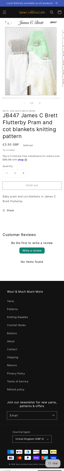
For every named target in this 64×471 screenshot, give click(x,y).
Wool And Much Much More (27, 464)
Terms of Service (17, 381)
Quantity (8, 166)
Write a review (32, 250)
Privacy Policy (16, 373)
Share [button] (10, 210)
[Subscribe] (53, 415)
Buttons (12, 333)
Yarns (10, 301)
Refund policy (16, 389)
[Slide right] (40, 103)
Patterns (12, 309)
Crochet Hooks (16, 325)
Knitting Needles (17, 317)
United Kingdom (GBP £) (29, 438)
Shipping (12, 357)
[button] (4, 12)
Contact (12, 349)
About (11, 341)
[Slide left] (24, 103)
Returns (12, 365)
